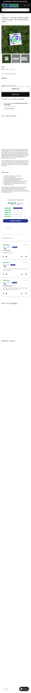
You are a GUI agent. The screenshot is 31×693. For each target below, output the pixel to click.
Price (2, 67)
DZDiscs (14, 303)
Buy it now (15, 94)
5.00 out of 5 (20, 203)
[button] (5, 137)
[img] (6, 245)
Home (2, 15)
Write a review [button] (15, 221)
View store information (9, 108)
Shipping (3, 85)
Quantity (4, 78)
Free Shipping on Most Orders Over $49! (15, 1)
